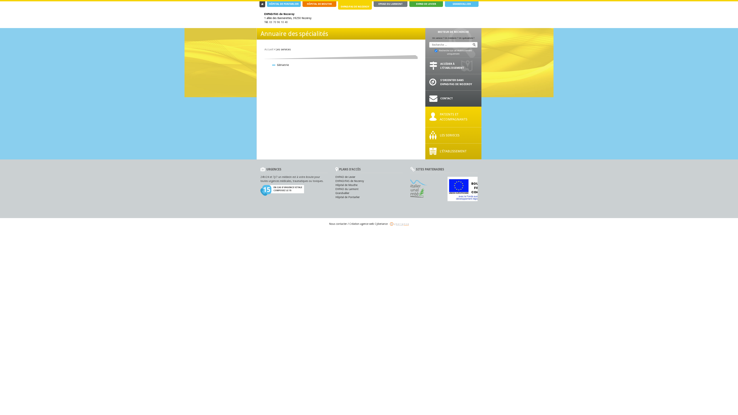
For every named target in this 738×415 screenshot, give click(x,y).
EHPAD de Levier (426, 3)
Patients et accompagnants (453, 116)
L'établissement (453, 151)
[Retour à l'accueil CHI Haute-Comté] (262, 4)
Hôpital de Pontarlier (284, 3)
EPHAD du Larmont (390, 3)
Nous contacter (338, 223)
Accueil (268, 49)
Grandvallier (462, 3)
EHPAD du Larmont (346, 189)
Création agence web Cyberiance (368, 223)
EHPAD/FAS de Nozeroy (355, 6)
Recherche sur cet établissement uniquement (455, 52)
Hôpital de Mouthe (319, 3)
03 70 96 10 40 (278, 22)
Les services (450, 135)
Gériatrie (283, 65)
